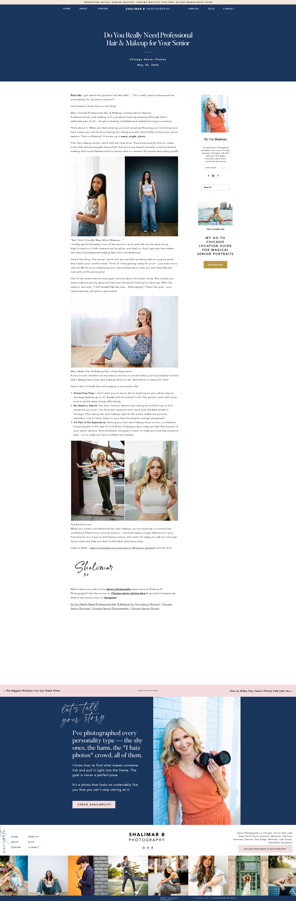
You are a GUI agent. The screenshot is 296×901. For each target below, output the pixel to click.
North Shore (252, 836)
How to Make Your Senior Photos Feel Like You (260, 691)
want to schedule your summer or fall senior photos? (122, 548)
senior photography (118, 589)
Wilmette (276, 836)
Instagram (110, 597)
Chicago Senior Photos (148, 59)
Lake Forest (285, 839)
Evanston (265, 836)
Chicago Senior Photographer (110, 608)
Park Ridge (260, 839)
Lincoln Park (279, 833)
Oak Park (287, 836)
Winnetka (273, 839)
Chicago (267, 833)
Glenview (238, 839)
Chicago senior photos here (128, 593)
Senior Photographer (248, 833)
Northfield (274, 842)
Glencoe (248, 839)
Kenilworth (286, 842)
